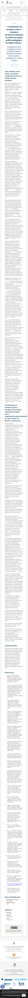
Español (23, 1)
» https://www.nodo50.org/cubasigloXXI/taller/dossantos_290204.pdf (14, 884)
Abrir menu (2, 2)
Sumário (11, 10)
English (23, 3)
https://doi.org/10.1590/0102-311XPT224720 (14, 19)
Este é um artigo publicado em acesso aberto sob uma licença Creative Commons (13, 931)
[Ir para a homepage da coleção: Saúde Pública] (7, 2)
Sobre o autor (14, 66)
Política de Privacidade (14, 995)
